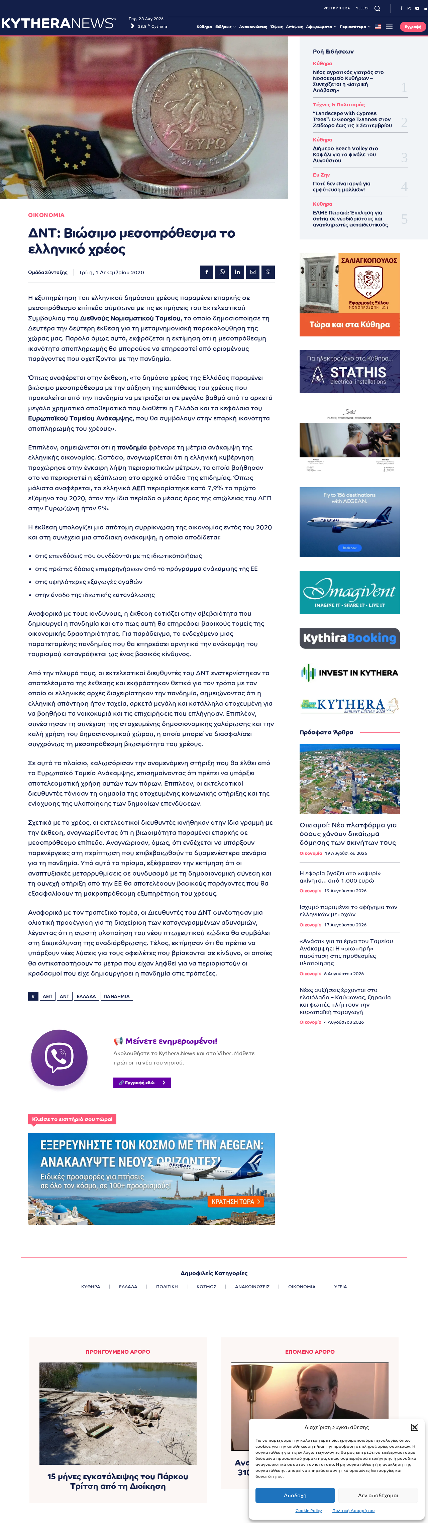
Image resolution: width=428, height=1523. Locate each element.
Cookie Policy (309, 1510)
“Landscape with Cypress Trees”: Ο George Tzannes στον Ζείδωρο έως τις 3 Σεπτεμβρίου (352, 119)
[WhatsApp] (222, 272)
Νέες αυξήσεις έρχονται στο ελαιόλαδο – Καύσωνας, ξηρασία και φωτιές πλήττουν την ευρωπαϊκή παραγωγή (345, 1001)
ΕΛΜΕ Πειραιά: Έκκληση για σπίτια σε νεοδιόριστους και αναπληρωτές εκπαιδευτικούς (350, 218)
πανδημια (117, 996)
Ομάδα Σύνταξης (48, 272)
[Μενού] (389, 27)
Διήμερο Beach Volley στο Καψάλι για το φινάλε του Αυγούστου (345, 154)
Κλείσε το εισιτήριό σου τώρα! (72, 1119)
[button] (414, 1427)
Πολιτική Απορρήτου (353, 1510)
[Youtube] (417, 9)
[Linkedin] (237, 272)
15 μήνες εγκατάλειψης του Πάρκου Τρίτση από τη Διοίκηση (117, 1481)
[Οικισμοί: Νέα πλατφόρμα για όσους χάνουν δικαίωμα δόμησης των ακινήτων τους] (350, 779)
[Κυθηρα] (63, 23)
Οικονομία (311, 853)
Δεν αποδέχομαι (378, 1495)
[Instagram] (409, 9)
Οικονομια (46, 215)
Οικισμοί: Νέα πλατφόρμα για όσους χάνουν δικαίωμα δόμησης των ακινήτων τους (348, 833)
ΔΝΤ (65, 996)
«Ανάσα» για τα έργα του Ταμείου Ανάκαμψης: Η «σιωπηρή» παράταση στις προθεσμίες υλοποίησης (346, 952)
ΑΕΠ (48, 996)
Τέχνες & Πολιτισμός (339, 104)
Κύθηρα (322, 63)
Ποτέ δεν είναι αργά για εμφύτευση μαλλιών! (341, 186)
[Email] (252, 272)
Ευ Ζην (321, 174)
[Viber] (268, 272)
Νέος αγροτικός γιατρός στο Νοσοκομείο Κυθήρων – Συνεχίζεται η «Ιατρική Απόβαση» (348, 81)
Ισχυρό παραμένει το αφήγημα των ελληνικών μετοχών (348, 911)
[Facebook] (401, 9)
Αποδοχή (295, 1495)
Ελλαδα (86, 996)
